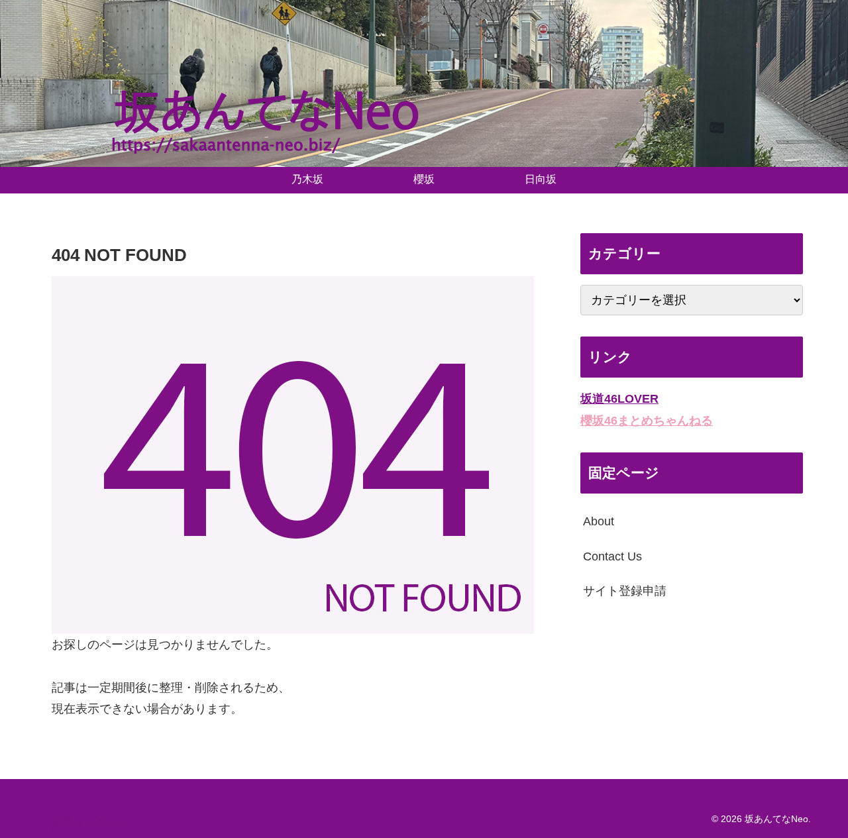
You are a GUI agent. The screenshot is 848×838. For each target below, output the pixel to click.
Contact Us (612, 555)
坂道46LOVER (619, 398)
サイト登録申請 (624, 591)
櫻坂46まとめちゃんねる (646, 420)
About (598, 521)
